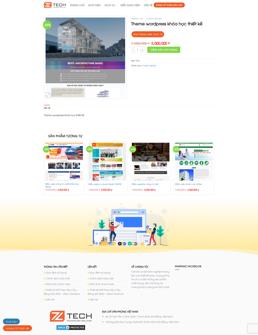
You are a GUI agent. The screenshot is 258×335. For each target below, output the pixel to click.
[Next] (214, 169)
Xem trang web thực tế (147, 34)
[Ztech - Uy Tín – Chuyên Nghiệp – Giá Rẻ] (55, 5)
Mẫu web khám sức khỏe (188, 184)
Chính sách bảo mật (58, 278)
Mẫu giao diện (130, 5)
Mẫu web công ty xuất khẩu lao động (62, 185)
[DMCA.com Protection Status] (71, 327)
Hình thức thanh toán (58, 284)
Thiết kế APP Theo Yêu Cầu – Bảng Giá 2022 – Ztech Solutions (62, 291)
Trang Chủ (77, 5)
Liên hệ (148, 5)
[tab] (47, 108)
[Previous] (44, 169)
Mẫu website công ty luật (145, 184)
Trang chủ (137, 18)
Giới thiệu (94, 5)
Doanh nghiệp (154, 18)
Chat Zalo (11, 321)
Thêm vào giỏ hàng (163, 49)
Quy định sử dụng (56, 272)
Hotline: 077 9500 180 (17, 328)
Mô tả (47, 108)
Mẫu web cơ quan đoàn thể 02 (105, 184)
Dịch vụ (110, 5)
